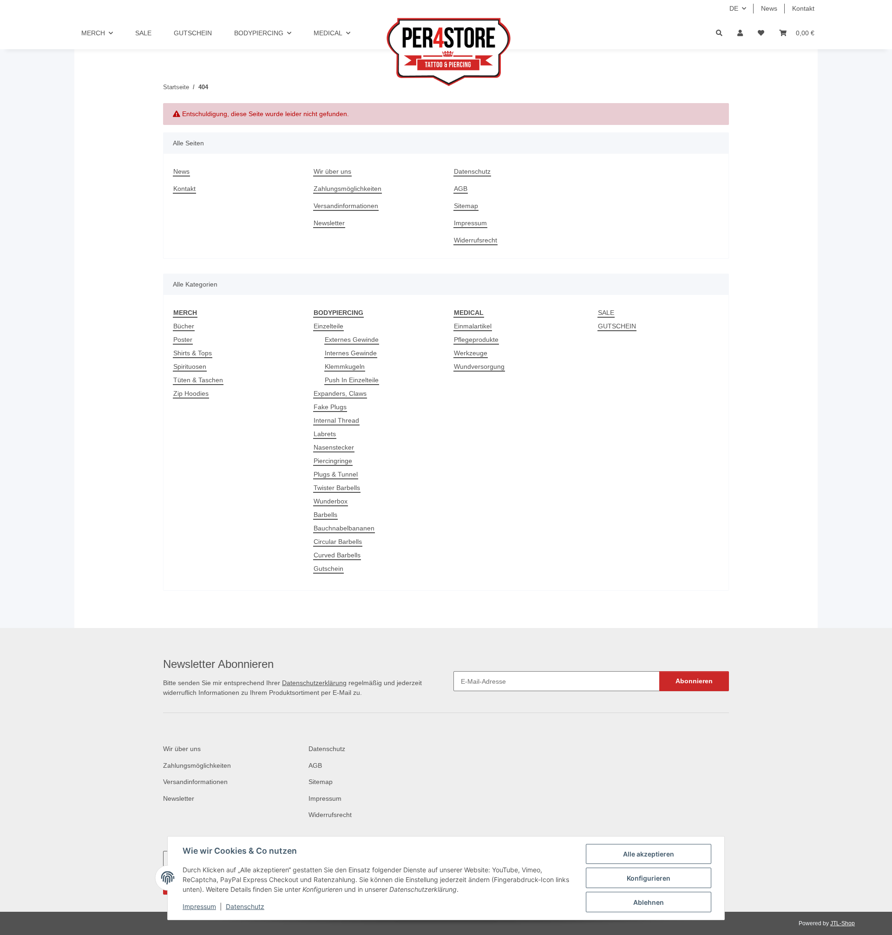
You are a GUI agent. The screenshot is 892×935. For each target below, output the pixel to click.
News (769, 8)
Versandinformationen (346, 205)
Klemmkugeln (345, 366)
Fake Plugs (330, 407)
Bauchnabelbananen (344, 528)
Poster (182, 339)
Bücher (183, 326)
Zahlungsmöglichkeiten (347, 188)
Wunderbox (331, 501)
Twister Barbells (337, 487)
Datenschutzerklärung (314, 683)
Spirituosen (189, 366)
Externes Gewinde (352, 339)
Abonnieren (694, 681)
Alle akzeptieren (648, 854)
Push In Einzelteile (352, 380)
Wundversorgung (479, 366)
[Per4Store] (446, 52)
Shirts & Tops (192, 353)
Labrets (325, 434)
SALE (606, 312)
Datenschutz (245, 906)
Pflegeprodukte (476, 339)
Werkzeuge (470, 353)
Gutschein (328, 568)
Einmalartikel (473, 326)
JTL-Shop (842, 923)
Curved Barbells (337, 555)
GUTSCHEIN (617, 326)
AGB (460, 188)
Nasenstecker (334, 447)
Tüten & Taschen (198, 380)
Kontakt (803, 8)
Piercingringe (333, 460)
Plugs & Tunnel (336, 474)
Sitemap (466, 205)
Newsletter (329, 223)
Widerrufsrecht (475, 240)
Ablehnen (648, 902)
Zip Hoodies (191, 393)
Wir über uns (332, 171)
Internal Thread (336, 420)
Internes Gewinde (351, 353)
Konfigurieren (648, 878)
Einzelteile (328, 326)
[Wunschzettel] (761, 33)
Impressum (199, 906)
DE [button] (733, 8)
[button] (740, 33)
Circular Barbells (338, 541)
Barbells (325, 514)
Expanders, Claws (340, 393)
